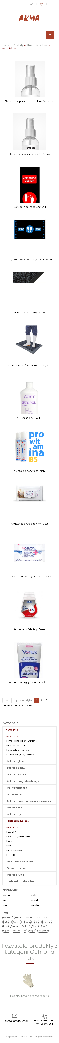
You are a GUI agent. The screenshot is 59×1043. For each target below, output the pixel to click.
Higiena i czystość (37, 45)
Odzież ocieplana (17, 787)
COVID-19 (12, 729)
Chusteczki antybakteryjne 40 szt (29, 523)
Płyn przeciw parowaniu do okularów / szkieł (29, 101)
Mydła (9, 841)
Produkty (18, 45)
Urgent (6, 930)
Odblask (28, 917)
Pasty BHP (11, 832)
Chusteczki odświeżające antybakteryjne (29, 576)
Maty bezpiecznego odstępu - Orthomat (30, 259)
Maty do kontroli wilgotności (29, 312)
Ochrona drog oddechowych (23, 781)
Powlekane (47, 922)
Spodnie (14, 926)
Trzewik (27, 922)
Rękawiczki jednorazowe (17, 750)
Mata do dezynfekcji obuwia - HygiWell (29, 365)
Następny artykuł (13, 705)
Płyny (8, 845)
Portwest (16, 930)
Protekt (35, 900)
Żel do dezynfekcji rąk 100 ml (29, 629)
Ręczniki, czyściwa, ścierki (18, 836)
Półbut (35, 926)
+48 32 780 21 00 (43, 1020)
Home (6, 45)
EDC (5, 900)
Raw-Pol (44, 926)
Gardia (35, 905)
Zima (38, 917)
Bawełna (16, 922)
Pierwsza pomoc (16, 868)
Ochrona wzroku (16, 774)
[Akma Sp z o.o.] (29, 18)
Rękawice (7, 917)
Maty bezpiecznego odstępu (29, 206)
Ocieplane (43, 930)
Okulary (25, 926)
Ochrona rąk (14, 814)
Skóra (36, 922)
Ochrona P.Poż (15, 874)
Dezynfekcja (12, 736)
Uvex (5, 905)
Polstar (7, 895)
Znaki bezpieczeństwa (20, 861)
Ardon (46, 917)
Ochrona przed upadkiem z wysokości (29, 801)
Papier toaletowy (14, 850)
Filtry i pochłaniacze (15, 745)
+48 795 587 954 (43, 1023)
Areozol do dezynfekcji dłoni (29, 471)
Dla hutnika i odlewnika (20, 881)
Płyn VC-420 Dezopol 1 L (30, 418)
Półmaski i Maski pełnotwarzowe (21, 741)
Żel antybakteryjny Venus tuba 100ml (29, 682)
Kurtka (6, 922)
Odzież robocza (16, 794)
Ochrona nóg (14, 807)
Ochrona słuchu (16, 767)
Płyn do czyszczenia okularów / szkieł (29, 154)
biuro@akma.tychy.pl (15, 1020)
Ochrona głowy (16, 761)
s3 (25, 930)
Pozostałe (10, 855)
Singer (32, 930)
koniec (30, 705)
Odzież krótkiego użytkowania (20, 754)
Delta (34, 895)
